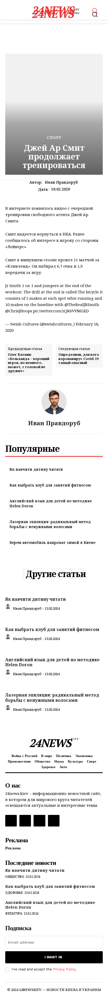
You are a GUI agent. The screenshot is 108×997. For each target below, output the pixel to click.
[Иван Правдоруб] (54, 401)
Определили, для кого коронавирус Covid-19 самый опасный (78, 359)
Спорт (54, 137)
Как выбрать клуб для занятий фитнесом (50, 485)
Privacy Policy (64, 969)
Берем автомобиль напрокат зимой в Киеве (52, 542)
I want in (53, 957)
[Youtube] (54, 820)
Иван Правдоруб (61, 182)
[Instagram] (25, 820)
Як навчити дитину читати (36, 469)
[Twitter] (39, 820)
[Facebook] (11, 820)
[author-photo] (8, 607)
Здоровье (14, 893)
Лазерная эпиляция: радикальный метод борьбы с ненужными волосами (50, 524)
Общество (14, 877)
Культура (13, 913)
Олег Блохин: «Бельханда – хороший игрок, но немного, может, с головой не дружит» (28, 363)
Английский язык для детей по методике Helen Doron (52, 662)
